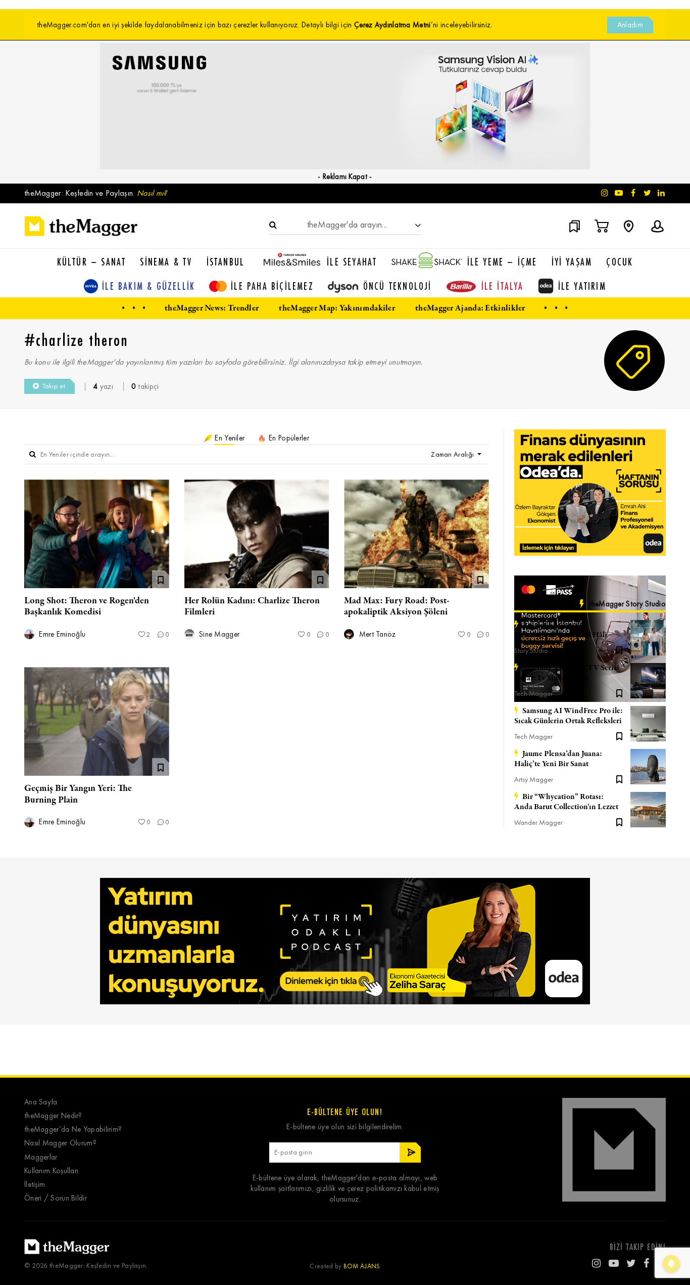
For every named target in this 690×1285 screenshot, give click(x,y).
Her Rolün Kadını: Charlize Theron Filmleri (252, 606)
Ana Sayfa (41, 1102)
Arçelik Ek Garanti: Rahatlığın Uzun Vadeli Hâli (560, 630)
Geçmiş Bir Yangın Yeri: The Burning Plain (78, 794)
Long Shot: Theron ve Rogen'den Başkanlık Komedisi (86, 606)
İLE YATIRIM (582, 286)
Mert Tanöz (376, 634)
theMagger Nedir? (53, 1116)
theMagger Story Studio (627, 603)
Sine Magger (218, 634)
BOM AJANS (361, 1266)
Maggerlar (41, 1157)
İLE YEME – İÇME (502, 262)
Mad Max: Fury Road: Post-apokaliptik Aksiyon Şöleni (397, 606)
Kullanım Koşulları (51, 1171)
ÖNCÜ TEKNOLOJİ (397, 286)
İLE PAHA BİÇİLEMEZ (272, 286)
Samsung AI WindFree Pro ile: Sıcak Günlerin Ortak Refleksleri (568, 716)
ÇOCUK (619, 262)
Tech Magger (533, 693)
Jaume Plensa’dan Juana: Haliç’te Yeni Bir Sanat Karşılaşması (558, 759)
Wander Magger (538, 822)
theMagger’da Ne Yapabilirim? (73, 1129)
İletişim (34, 1184)
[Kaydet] (619, 649)
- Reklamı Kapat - (345, 176)
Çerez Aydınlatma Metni (392, 24)
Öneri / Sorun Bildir (55, 1198)
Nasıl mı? (152, 193)
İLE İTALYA (502, 286)
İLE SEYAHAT (352, 262)
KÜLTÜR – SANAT (91, 262)
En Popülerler (288, 437)
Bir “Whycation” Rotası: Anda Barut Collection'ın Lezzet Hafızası (566, 802)
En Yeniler (228, 437)
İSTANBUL (226, 262)
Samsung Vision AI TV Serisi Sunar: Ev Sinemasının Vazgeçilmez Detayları (566, 673)
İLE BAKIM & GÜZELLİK (148, 286)
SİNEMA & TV (166, 262)
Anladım (630, 24)
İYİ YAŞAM (572, 262)
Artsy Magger (533, 779)
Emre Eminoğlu (61, 634)
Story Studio (531, 650)
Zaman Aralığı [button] (453, 454)
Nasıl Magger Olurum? (60, 1143)
